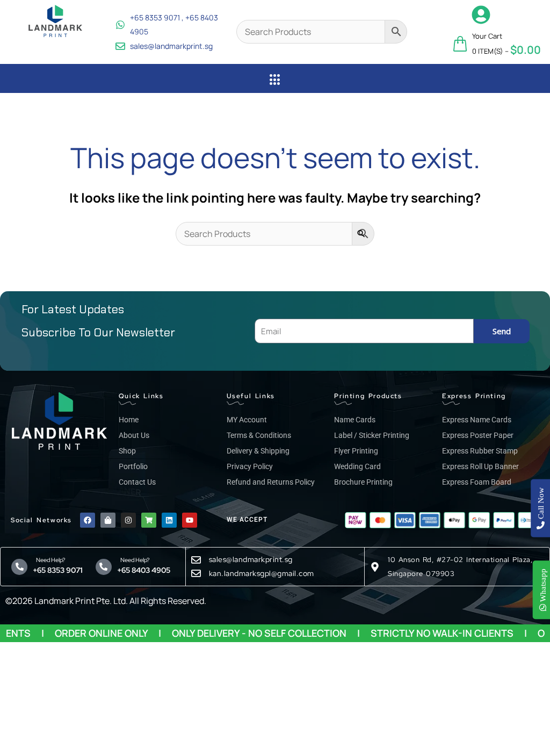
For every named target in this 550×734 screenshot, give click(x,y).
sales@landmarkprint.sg (251, 559)
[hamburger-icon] (275, 80)
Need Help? (49, 560)
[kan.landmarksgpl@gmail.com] (196, 573)
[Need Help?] (19, 567)
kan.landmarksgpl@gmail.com (261, 573)
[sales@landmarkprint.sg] (196, 560)
